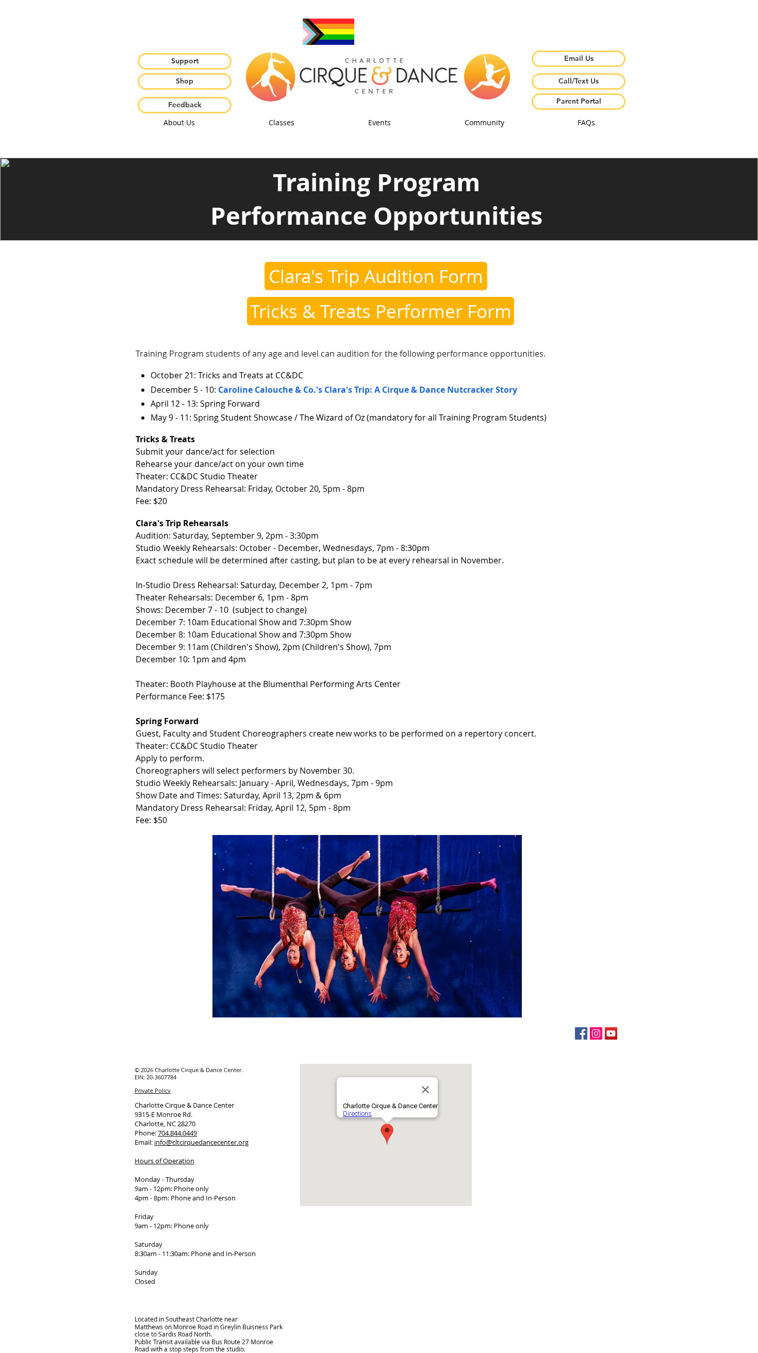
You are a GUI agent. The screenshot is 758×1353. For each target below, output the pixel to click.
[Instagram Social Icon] (596, 1033)
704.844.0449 (177, 1133)
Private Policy (153, 1090)
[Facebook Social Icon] (581, 1033)
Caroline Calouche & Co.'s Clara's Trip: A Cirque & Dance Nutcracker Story (367, 389)
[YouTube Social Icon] (611, 1033)
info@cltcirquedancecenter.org (201, 1142)
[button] (179, 123)
